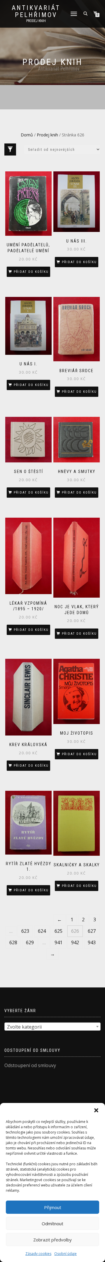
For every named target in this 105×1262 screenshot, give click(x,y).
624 (42, 931)
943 (92, 942)
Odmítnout (52, 1223)
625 (58, 931)
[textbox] (52, 1027)
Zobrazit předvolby (52, 1240)
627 (92, 931)
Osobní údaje (65, 1253)
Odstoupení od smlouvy (30, 1065)
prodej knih (36, 21)
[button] (96, 1110)
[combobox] (52, 1026)
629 (30, 942)
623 (25, 931)
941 (58, 942)
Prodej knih (47, 135)
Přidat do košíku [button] (31, 272)
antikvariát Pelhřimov (36, 11)
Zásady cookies (38, 1253)
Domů (27, 135)
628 (13, 942)
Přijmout (52, 1207)
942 (75, 942)
